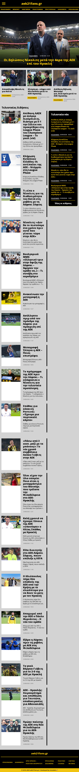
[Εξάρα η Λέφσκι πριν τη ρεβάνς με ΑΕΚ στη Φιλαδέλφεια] (11, 643)
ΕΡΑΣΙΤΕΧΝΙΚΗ (38, 9)
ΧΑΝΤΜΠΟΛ (26, 9)
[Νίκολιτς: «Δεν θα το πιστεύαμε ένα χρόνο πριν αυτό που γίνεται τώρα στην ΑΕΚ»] (11, 226)
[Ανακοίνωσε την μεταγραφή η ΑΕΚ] (11, 298)
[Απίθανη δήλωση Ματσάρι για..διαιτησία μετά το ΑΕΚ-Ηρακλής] (65, 78)
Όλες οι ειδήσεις (63, 203)
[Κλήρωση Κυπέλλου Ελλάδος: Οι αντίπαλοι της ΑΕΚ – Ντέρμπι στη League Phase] (11, 160)
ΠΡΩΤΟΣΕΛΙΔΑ (50, 9)
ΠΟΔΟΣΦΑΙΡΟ (5, 9)
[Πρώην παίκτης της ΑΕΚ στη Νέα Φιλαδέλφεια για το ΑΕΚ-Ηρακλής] (11, 725)
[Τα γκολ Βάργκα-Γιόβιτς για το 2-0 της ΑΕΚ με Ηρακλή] (11, 669)
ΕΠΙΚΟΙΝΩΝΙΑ (73, 9)
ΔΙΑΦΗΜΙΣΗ (62, 9)
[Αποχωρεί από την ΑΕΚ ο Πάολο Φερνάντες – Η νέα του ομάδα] (11, 617)
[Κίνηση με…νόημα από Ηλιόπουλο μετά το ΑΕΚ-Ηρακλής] (39, 78)
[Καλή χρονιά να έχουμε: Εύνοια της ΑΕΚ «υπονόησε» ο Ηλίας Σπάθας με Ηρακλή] (11, 522)
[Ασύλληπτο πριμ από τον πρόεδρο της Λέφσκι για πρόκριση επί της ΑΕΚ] (11, 319)
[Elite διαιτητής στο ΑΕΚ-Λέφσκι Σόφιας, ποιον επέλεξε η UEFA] (11, 554)
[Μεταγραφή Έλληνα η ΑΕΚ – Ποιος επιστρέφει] (11, 351)
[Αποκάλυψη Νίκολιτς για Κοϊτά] (13, 78)
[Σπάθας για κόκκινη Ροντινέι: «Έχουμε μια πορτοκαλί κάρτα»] (11, 410)
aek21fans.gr (39, 753)
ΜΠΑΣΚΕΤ (16, 9)
